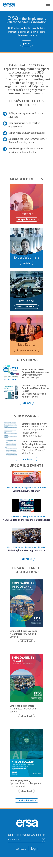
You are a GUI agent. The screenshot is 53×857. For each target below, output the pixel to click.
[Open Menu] (49, 3)
